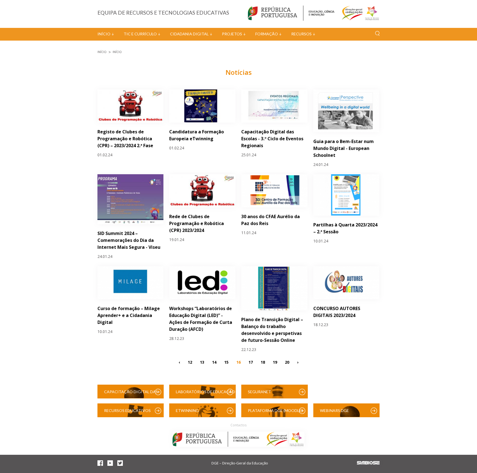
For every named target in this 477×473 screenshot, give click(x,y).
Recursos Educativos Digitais (127, 412)
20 (287, 362)
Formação (266, 33)
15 (226, 362)
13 (202, 362)
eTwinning (187, 410)
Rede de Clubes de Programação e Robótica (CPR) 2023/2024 (196, 223)
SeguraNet (259, 391)
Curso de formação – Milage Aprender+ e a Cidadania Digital (128, 315)
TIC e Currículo (140, 33)
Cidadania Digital (189, 33)
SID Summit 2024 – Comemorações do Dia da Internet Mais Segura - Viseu (128, 240)
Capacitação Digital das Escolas (131, 393)
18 (263, 362)
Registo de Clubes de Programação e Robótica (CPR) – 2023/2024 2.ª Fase (125, 139)
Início (103, 33)
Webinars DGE (334, 410)
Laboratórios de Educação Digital (205, 393)
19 (275, 362)
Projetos (232, 33)
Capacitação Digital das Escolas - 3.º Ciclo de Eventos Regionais (272, 139)
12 (190, 362)
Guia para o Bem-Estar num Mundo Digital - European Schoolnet (343, 148)
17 (250, 362)
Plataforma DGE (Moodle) (275, 410)
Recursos (301, 33)
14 (214, 362)
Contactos (238, 425)
